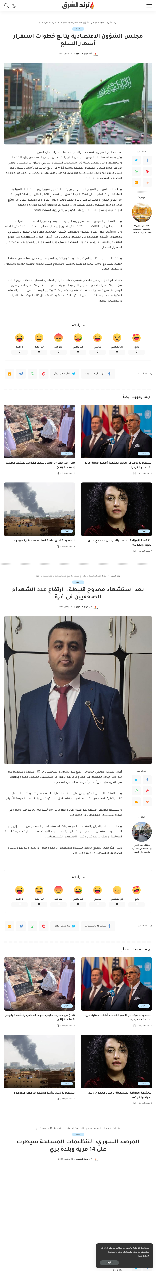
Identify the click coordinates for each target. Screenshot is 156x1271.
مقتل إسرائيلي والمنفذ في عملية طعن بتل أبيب (142, 849)
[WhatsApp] (136, 171)
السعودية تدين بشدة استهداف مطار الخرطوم (44, 540)
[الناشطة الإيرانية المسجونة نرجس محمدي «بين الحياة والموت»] (116, 509)
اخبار (78, 29)
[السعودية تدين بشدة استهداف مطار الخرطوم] (39, 509)
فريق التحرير (82, 54)
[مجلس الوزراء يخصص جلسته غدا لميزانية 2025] (142, 212)
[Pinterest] (147, 171)
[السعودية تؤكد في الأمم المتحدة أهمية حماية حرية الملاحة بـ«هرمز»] (116, 431)
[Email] (136, 182)
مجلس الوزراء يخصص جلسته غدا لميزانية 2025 (142, 229)
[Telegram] (21, 374)
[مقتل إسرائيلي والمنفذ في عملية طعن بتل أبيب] (142, 832)
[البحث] (8, 5)
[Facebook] (147, 160)
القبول (109, 1262)
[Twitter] (136, 160)
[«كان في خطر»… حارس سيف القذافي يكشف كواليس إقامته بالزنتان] (39, 431)
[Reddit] (147, 182)
